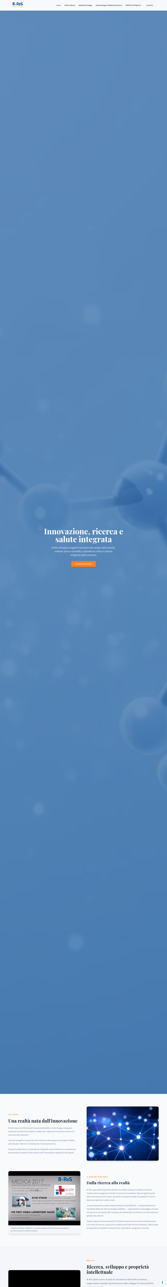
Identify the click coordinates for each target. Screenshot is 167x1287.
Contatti (149, 5)
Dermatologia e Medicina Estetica (109, 5)
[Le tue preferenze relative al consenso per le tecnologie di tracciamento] (162, 1282)
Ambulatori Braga (85, 5)
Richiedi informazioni (83, 564)
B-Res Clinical (70, 5)
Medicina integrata (133, 5)
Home (58, 5)
